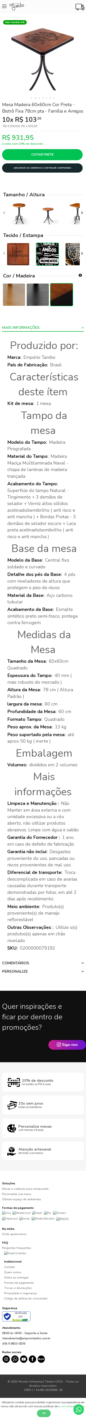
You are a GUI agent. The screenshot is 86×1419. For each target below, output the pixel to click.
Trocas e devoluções (18, 1288)
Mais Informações (21, 327)
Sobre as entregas (16, 1278)
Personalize (15, 971)
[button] (32, 98)
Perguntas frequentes (16, 1248)
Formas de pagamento (19, 1283)
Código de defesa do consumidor (26, 1299)
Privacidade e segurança (20, 1293)
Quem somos (13, 1272)
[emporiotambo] (15, 1253)
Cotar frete (42, 154)
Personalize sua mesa (16, 1194)
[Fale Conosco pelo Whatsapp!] (78, 1409)
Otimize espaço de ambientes (21, 1199)
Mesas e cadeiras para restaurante (25, 1189)
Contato (9, 1267)
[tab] (43, 327)
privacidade (65, 1406)
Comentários (15, 963)
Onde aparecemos (14, 1234)
